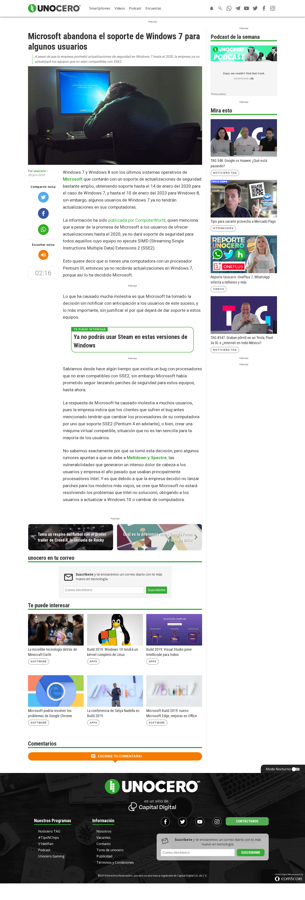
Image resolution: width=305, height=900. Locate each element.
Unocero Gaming (51, 856)
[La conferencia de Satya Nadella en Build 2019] (115, 691)
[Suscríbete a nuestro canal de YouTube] (246, 8)
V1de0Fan (45, 843)
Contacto (103, 843)
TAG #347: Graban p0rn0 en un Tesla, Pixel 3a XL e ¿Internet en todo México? (242, 340)
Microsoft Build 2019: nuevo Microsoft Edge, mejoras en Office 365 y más (171, 713)
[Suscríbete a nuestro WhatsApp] (229, 8)
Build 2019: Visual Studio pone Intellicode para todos (169, 652)
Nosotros (103, 831)
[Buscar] (220, 8)
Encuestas (153, 8)
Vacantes (103, 837)
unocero (40, 171)
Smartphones (99, 8)
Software (38, 661)
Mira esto (221, 110)
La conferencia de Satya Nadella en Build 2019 (113, 713)
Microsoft (73, 179)
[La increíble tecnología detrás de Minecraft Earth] (56, 630)
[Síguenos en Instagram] (272, 8)
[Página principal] (54, 8)
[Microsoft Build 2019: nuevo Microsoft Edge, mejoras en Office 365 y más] (174, 691)
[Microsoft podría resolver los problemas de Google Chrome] (56, 691)
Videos (120, 8)
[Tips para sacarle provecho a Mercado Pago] (244, 199)
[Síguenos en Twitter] (255, 8)
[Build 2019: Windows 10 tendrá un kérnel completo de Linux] (115, 630)
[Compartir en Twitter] (43, 197)
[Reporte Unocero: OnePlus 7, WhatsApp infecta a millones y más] (244, 254)
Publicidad (104, 856)
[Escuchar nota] (43, 255)
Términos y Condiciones (115, 862)
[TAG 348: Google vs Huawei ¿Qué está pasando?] (244, 138)
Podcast (135, 8)
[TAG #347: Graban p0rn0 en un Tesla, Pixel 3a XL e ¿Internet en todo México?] (244, 315)
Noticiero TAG (225, 172)
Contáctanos (247, 821)
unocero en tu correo (51, 558)
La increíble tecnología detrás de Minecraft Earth (52, 652)
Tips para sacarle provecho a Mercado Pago (243, 221)
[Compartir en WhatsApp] (43, 229)
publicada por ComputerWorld (137, 220)
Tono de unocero (109, 850)
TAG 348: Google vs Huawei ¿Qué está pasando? (239, 163)
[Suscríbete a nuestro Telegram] (237, 8)
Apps (93, 661)
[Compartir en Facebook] (43, 213)
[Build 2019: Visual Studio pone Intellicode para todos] (174, 630)
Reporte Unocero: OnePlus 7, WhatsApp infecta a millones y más (240, 279)
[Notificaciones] (211, 8)
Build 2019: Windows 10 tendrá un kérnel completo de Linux (112, 652)
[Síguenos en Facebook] (264, 8)
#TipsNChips (223, 228)
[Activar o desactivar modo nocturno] (296, 769)
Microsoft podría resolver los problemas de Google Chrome (50, 713)
